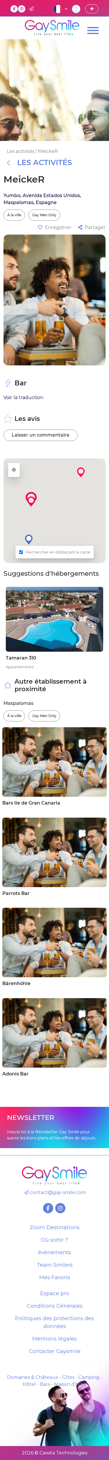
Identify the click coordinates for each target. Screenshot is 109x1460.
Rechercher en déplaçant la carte (58, 552)
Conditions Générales (55, 1306)
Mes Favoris (54, 1277)
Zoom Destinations (55, 1227)
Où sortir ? (54, 1240)
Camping (88, 1377)
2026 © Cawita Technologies (54, 1453)
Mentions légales (54, 1339)
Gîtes (68, 1377)
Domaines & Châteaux (32, 1377)
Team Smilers (55, 1265)
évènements (54, 1252)
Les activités (44, 162)
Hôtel (29, 1384)
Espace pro (54, 1293)
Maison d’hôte (70, 1384)
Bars (45, 1384)
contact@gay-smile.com (57, 1192)
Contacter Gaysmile (55, 1351)
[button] (29, 539)
